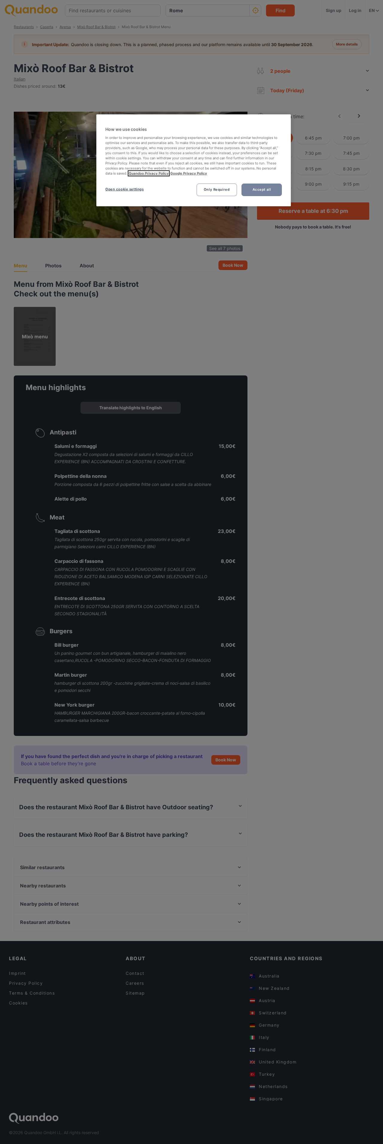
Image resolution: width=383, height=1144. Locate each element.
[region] (193, 160)
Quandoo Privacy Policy (149, 173)
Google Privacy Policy (188, 173)
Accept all (262, 189)
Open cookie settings (124, 189)
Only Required (217, 189)
